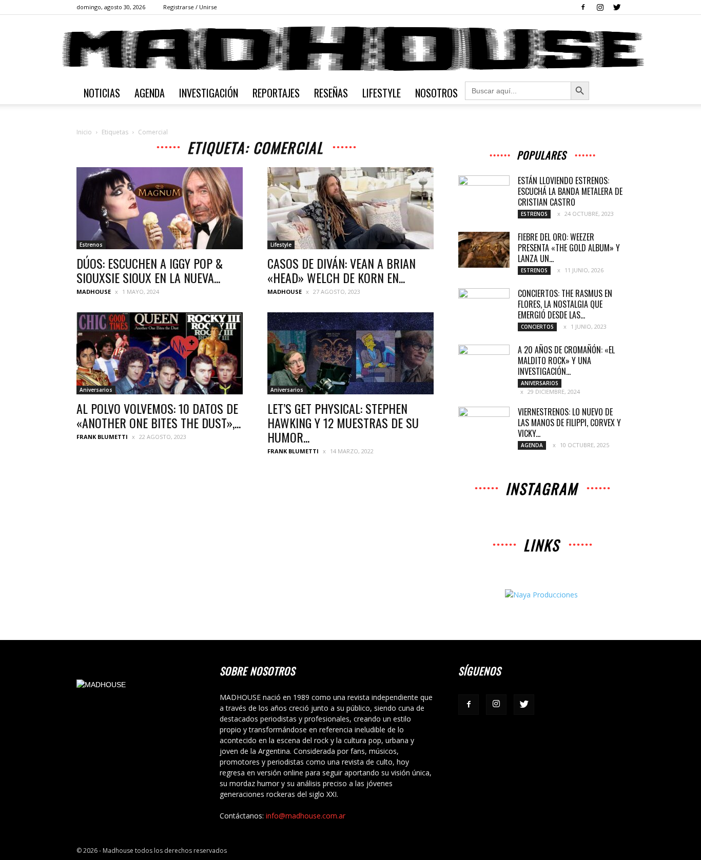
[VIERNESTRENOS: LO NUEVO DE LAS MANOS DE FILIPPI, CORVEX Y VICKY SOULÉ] (484, 425)
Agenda (149, 93)
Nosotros (436, 93)
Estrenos (91, 244)
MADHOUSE (93, 291)
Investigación (208, 93)
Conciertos (537, 326)
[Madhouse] (350, 48)
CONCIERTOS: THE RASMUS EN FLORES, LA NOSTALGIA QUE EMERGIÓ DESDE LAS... (565, 304)
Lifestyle (381, 93)
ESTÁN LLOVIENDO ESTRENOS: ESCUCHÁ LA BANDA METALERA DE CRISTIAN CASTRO (570, 191)
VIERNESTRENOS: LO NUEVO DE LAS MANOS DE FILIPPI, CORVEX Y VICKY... (569, 422)
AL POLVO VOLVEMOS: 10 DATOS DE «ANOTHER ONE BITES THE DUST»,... (158, 415)
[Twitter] (617, 7)
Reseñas (331, 93)
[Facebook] (583, 7)
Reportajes (276, 93)
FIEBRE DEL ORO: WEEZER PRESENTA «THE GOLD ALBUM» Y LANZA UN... (569, 248)
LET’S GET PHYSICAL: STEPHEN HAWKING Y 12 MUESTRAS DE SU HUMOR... (343, 422)
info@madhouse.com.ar (305, 816)
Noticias (102, 93)
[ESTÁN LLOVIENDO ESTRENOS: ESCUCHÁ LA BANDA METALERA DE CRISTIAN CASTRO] (484, 193)
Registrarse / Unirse (190, 7)
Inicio (84, 132)
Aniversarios (96, 389)
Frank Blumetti (102, 437)
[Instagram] (600, 7)
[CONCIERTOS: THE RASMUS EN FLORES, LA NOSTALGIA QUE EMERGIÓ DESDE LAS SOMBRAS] (484, 306)
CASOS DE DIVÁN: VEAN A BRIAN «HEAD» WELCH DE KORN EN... (341, 270)
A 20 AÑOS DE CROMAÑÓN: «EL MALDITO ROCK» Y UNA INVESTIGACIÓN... (566, 360)
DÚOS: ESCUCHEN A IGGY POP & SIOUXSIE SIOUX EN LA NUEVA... (149, 270)
